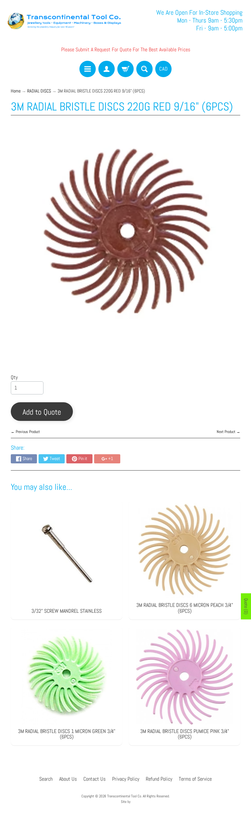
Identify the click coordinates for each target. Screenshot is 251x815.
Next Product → (228, 431)
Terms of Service (195, 778)
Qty (14, 377)
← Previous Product (25, 431)
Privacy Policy (125, 778)
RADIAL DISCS (39, 91)
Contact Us (94, 778)
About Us (68, 778)
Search (46, 778)
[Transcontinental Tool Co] (65, 20)
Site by (125, 801)
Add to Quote (42, 412)
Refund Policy (159, 778)
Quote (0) (246, 606)
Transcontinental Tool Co (124, 796)
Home (16, 91)
